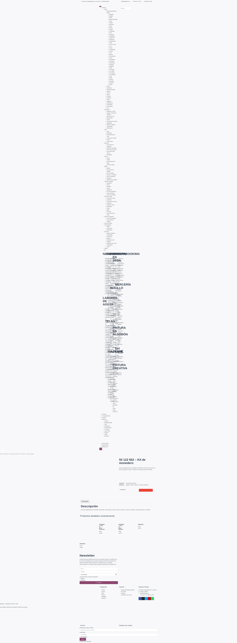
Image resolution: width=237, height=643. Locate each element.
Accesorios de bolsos (112, 121)
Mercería (106, 231)
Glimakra (106, 436)
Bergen (111, 16)
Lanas (108, 188)
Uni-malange (112, 74)
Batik (108, 210)
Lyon (110, 52)
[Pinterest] (149, 598)
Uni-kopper (112, 73)
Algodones (109, 189)
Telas (105, 9)
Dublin (110, 27)
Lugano (111, 51)
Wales (110, 78)
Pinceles (109, 211)
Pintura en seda (108, 196)
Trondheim (111, 69)
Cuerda (141, 485)
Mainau (111, 54)
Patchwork (106, 109)
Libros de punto (110, 193)
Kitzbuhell (111, 39)
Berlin (110, 17)
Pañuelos (109, 203)
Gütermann (107, 426)
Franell (111, 29)
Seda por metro (110, 205)
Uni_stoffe (111, 71)
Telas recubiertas (111, 89)
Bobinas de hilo (110, 116)
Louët (105, 434)
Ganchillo (109, 183)
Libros (108, 119)
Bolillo (105, 166)
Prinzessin (111, 61)
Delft (110, 26)
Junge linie (112, 37)
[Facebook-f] (140, 598)
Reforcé (109, 91)
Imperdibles (110, 245)
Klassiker (111, 24)
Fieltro (105, 156)
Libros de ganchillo (111, 191)
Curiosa (106, 421)
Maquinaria (109, 230)
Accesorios (109, 228)
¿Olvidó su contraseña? (85, 641)
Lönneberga (112, 49)
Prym (105, 424)
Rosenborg (112, 62)
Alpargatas (109, 123)
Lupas (108, 246)
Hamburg (111, 34)
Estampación (118, 350)
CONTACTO (105, 446)
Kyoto (110, 42)
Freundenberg (107, 427)
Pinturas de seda (111, 198)
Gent (110, 32)
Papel (108, 226)
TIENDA (104, 7)
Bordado (109, 186)
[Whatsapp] (152, 598)
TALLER (104, 417)
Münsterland (112, 56)
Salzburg (111, 64)
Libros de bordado (111, 194)
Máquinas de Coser (111, 243)
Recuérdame (83, 637)
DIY (105, 250)
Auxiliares (109, 199)
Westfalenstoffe (108, 422)
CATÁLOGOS (105, 443)
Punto (108, 184)
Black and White (113, 19)
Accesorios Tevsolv (111, 138)
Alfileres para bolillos (112, 179)
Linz (110, 46)
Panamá (109, 98)
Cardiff (111, 22)
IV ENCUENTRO (106, 416)
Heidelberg (112, 36)
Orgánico (109, 101)
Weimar (111, 79)
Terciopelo (109, 88)
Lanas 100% (110, 141)
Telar (105, 129)
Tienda (82, 578)
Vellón (108, 159)
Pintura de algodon (111, 218)
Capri (110, 21)
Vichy (110, 76)
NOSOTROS (105, 445)
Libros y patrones (111, 176)
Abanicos (109, 178)
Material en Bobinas (112, 148)
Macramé (106, 143)
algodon (128, 485)
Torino (110, 68)
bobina (132, 485)
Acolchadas (110, 104)
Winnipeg (111, 81)
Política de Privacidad (11, 607)
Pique (108, 94)
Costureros (109, 236)
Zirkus (110, 84)
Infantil (106, 248)
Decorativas (110, 106)
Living (110, 47)
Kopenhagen (112, 41)
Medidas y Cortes (111, 111)
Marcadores (110, 118)
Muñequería (110, 103)
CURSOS (104, 414)
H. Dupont (106, 429)
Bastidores (109, 133)
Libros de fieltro (110, 164)
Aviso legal (2, 607)
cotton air (136, 485)
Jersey (108, 93)
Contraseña (82, 632)
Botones (109, 238)
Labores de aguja (108, 181)
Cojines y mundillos (111, 174)
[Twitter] (146, 598)
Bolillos (108, 168)
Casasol (106, 432)
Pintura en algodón (109, 216)
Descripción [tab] (85, 501)
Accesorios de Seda (112, 201)
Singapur (111, 66)
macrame (146, 485)
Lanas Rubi (107, 431)
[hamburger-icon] (100, 6)
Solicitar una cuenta (125, 625)
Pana (108, 99)
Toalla (108, 86)
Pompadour (112, 59)
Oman (110, 57)
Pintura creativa (108, 223)
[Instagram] (143, 598)
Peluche (109, 96)
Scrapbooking (107, 225)
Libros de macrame (111, 149)
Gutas (108, 208)
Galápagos (112, 31)
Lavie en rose (112, 44)
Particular (83, 580)
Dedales (109, 241)
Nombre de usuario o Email (86, 627)
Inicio (1, 454)
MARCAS (104, 419)
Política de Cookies (22, 607)
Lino (108, 108)
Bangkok (111, 14)
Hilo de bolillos (110, 173)
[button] (125, 6)
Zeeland (111, 83)
